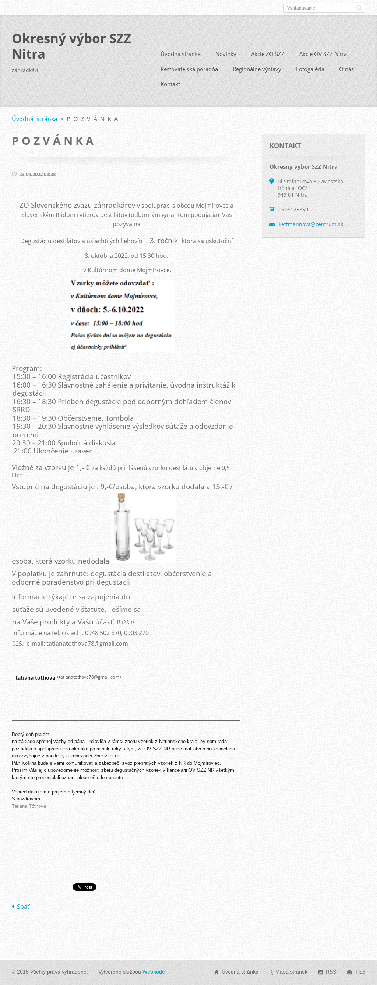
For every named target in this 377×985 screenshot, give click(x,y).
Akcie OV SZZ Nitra (323, 53)
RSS (331, 972)
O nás (346, 69)
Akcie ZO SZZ (268, 53)
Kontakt (170, 84)
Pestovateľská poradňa (189, 69)
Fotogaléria (310, 69)
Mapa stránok (291, 972)
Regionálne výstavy (257, 69)
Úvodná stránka (181, 53)
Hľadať (359, 8)
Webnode (153, 972)
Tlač (360, 972)
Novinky (225, 53)
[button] (28, 697)
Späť (23, 906)
